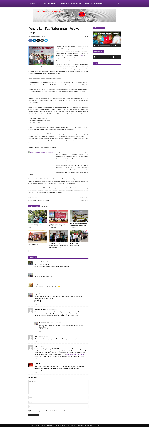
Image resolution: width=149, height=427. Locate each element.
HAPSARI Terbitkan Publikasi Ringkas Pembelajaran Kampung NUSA (36, 225)
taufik (36, 346)
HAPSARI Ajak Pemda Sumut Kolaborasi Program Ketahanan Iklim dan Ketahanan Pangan (58, 245)
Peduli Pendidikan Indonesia (43, 262)
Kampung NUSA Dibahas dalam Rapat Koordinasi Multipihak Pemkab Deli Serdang (58, 225)
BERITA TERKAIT (34, 206)
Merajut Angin (84, 200)
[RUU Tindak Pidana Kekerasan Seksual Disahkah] (79, 236)
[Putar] (95, 45)
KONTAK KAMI (98, 3)
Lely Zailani (37, 294)
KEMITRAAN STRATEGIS (50, 3)
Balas (35, 268)
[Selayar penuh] (118, 45)
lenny (36, 284)
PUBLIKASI (88, 3)
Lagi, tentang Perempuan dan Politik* (38, 200)
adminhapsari (36, 36)
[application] (107, 39)
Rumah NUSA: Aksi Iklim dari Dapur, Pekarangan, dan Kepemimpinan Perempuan (79, 225)
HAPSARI (37, 364)
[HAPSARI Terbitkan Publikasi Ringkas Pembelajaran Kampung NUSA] (37, 216)
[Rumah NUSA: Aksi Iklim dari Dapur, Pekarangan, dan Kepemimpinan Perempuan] (79, 216)
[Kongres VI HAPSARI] (37, 236)
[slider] (117, 56)
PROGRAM (64, 3)
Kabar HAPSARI (76, 3)
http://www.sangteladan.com (75, 354)
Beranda (30, 25)
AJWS (81, 55)
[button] (118, 3)
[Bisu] (115, 45)
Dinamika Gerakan (38, 25)
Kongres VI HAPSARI (33, 244)
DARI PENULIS (44, 206)
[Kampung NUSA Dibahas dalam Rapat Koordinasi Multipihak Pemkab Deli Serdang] (58, 216)
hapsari (36, 274)
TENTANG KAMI (34, 3)
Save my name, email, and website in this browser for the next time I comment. (55, 411)
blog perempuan (44, 323)
